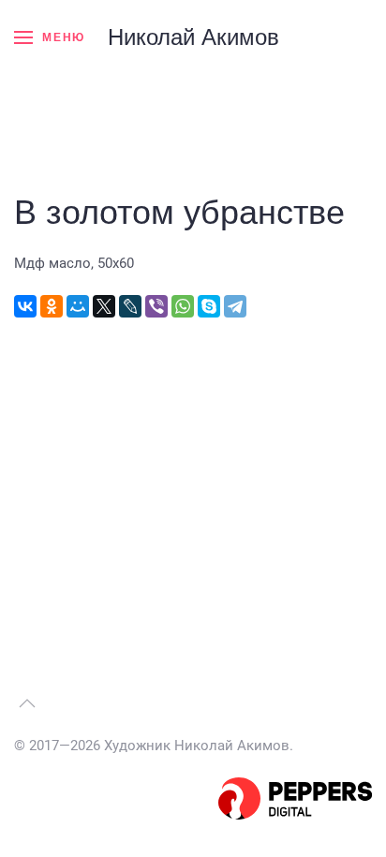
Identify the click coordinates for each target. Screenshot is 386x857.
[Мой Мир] (78, 306)
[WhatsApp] (182, 306)
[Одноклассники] (51, 306)
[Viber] (156, 306)
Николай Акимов (193, 37)
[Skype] (209, 306)
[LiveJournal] (130, 306)
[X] (104, 306)
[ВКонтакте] (25, 306)
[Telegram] (235, 306)
